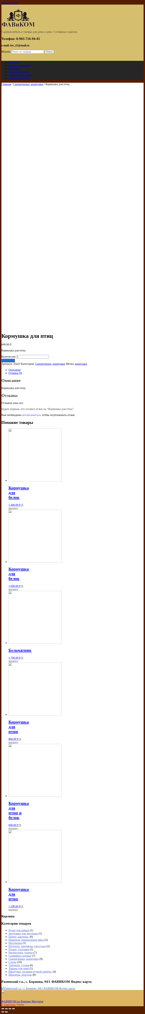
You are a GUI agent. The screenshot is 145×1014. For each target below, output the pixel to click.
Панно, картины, (18, 936)
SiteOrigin (10, 1004)
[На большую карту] (38, 988)
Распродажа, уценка (20, 952)
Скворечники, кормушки (28, 84)
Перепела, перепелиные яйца (26, 939)
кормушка (81, 363)
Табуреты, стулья (18, 965)
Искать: (6, 51)
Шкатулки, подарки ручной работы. (30, 971)
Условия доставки (19, 78)
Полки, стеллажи (18, 949)
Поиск (49, 51)
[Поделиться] (6, 1008)
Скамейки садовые (19, 955)
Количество (8, 356)
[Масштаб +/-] (13, 1008)
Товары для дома (18, 968)
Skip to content (9, 2)
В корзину (8, 360)
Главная (6, 84)
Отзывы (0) (15, 373)
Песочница (15, 943)
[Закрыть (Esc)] (2, 1008)
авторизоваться (31, 414)
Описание (14, 369)
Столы (12, 962)
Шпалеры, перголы (20, 974)
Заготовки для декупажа (23, 933)
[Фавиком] (18, 25)
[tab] (76, 370)
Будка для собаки (18, 930)
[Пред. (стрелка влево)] (2, 1011)
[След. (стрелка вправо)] (6, 1011)
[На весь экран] (9, 1008)
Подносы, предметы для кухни (27, 946)
